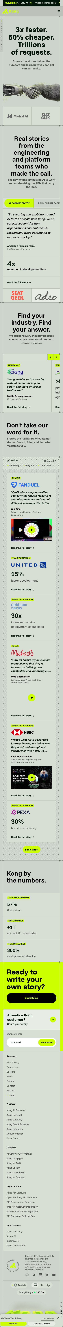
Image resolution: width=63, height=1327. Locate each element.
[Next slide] (57, 357)
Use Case (44, 465)
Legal (10, 1094)
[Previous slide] (50, 357)
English (19, 1285)
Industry (13, 465)
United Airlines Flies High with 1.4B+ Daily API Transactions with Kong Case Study (30, 556)
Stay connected (14, 1034)
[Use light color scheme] (42, 1285)
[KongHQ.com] (10, 11)
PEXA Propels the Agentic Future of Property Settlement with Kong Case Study (30, 804)
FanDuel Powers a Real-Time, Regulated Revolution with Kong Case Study (29, 476)
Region (28, 465)
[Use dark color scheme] (48, 1285)
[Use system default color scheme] (35, 1285)
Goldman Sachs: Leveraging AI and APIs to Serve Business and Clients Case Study (30, 598)
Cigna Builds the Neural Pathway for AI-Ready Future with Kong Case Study (24, 364)
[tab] (17, 296)
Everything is (31, 1292)
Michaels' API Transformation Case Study (29, 642)
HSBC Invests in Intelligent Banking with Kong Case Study (29, 724)
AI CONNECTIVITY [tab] (19, 203)
